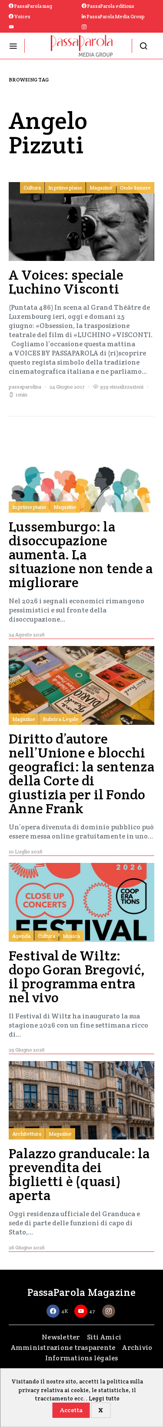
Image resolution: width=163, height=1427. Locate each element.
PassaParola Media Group (115, 17)
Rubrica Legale (61, 719)
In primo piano (65, 187)
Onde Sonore (135, 187)
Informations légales (81, 1358)
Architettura (26, 1133)
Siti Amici (104, 1337)
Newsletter (61, 1337)
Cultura (32, 187)
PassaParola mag (32, 6)
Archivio (137, 1347)
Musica (71, 936)
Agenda (21, 936)
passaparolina (25, 386)
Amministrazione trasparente (63, 1347)
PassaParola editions (110, 6)
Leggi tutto (104, 1398)
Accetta (71, 1410)
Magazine (101, 187)
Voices (21, 17)
